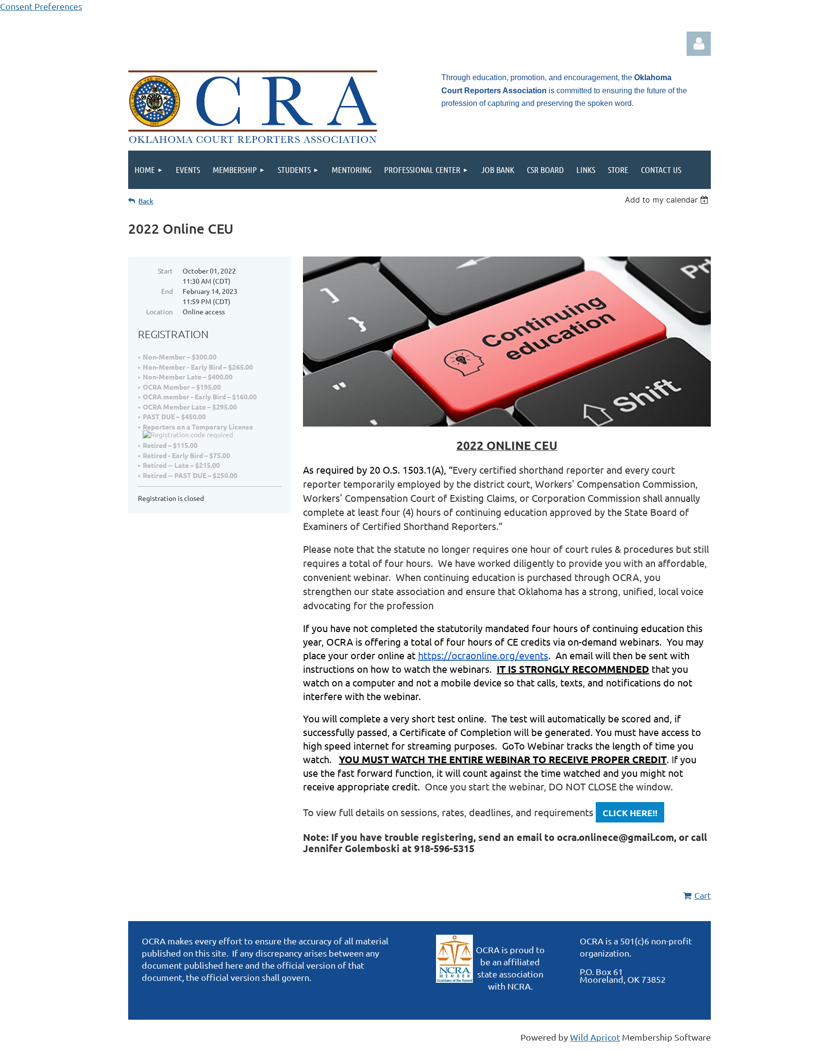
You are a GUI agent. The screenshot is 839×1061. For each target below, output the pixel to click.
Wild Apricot (595, 1037)
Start (165, 270)
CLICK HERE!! (630, 812)
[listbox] (668, 199)
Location (159, 311)
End (167, 291)
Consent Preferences (41, 6)
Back (145, 200)
